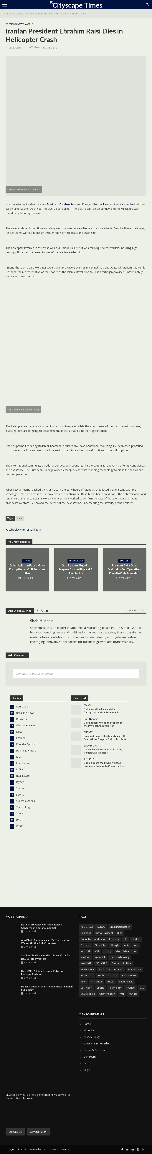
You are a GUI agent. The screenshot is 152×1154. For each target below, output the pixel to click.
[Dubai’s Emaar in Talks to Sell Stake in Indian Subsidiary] (12, 992)
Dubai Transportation (93, 939)
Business (125, 560)
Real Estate (90, 759)
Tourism (130, 987)
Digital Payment (104, 933)
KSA (97, 951)
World (29, 24)
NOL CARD (101, 963)
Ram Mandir (134, 969)
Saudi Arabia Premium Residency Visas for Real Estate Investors (45, 957)
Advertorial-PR (38, 1131)
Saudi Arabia (126, 981)
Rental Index (129, 975)
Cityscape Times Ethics (97, 1043)
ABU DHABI (87, 926)
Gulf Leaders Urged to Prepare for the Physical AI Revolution (76, 569)
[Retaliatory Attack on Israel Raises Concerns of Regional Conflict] (12, 930)
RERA (83, 981)
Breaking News (15, 24)
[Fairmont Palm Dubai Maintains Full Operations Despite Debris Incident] (76, 736)
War (122, 993)
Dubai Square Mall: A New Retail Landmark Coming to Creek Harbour (104, 764)
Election (136, 939)
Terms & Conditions (95, 1050)
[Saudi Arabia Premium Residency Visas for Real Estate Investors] (12, 961)
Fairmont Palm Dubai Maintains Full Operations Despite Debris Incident (125, 569)
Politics (127, 963)
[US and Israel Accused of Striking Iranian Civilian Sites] (76, 749)
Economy (114, 939)
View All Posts (136, 610)
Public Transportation (111, 969)
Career (87, 1063)
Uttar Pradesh (107, 993)
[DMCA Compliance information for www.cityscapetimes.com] (17, 1114)
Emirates (85, 945)
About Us (88, 1030)
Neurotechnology (119, 957)
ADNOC (101, 926)
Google (115, 945)
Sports (100, 987)
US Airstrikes (88, 993)
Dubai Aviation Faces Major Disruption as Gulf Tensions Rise (27, 569)
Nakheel (85, 957)
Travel (27, 560)
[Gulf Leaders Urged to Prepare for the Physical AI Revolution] (76, 722)
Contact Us (15, 1131)
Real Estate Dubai (108, 975)
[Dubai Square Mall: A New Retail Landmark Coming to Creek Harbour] (76, 763)
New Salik (86, 963)
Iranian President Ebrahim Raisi (56, 204)
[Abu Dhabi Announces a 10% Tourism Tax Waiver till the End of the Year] (12, 946)
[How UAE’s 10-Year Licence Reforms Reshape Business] (12, 977)
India (126, 945)
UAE (142, 987)
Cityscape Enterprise (53, 1149)
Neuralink (100, 957)
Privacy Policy (91, 1037)
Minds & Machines (126, 951)
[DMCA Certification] (38, 1114)
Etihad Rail (101, 945)
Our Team (89, 1056)
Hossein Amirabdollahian (118, 204)
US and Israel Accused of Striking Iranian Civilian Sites (103, 751)
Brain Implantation (120, 926)
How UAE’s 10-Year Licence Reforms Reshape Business (42, 973)
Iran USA (85, 951)
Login (86, 1069)
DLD (119, 933)
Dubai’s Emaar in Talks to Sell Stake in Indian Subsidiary (47, 988)
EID (125, 939)
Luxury (107, 951)
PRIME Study (88, 969)
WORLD (133, 993)
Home (87, 1024)
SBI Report (86, 987)
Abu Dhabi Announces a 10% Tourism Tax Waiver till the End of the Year (45, 942)
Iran (19, 518)
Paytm (115, 963)
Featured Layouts (13, 13)
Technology (76, 560)
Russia (110, 981)
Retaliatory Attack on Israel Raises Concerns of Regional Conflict (41, 926)
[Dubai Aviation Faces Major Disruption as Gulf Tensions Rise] (76, 709)
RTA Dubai (96, 981)
